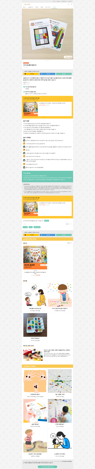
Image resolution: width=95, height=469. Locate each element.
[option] (47, 34)
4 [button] (50, 60)
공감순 (67, 224)
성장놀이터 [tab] (30, 7)
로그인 (54, 1)
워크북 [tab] (36, 7)
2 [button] (46, 60)
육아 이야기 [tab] (48, 7)
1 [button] (44, 60)
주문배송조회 (63, 1)
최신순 (70, 224)
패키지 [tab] (24, 7)
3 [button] (48, 60)
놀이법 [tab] (54, 7)
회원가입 (58, 1)
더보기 (69, 243)
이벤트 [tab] (41, 7)
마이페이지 (70, 1)
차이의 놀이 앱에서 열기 (47, 467)
